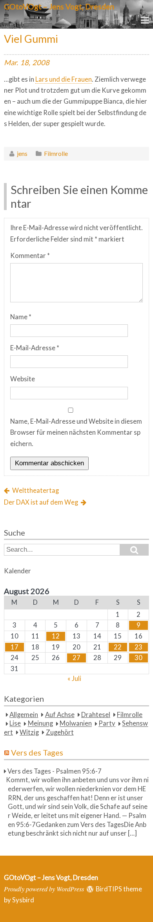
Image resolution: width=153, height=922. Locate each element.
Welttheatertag (35, 490)
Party (106, 724)
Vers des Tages (37, 752)
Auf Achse (60, 715)
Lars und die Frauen (63, 79)
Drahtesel (95, 715)
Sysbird (23, 900)
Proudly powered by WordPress (44, 888)
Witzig (29, 732)
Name (20, 317)
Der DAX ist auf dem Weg (41, 502)
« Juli (74, 678)
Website (22, 379)
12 (56, 636)
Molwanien (76, 724)
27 (76, 658)
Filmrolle (56, 153)
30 (138, 658)
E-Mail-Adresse (34, 348)
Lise (15, 724)
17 (14, 647)
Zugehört (60, 732)
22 (118, 647)
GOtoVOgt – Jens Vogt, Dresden (59, 6)
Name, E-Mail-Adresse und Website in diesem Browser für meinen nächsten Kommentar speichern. (76, 432)
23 (138, 647)
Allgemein (23, 715)
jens (22, 153)
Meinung (40, 724)
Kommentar (30, 256)
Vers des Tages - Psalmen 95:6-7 (54, 771)
